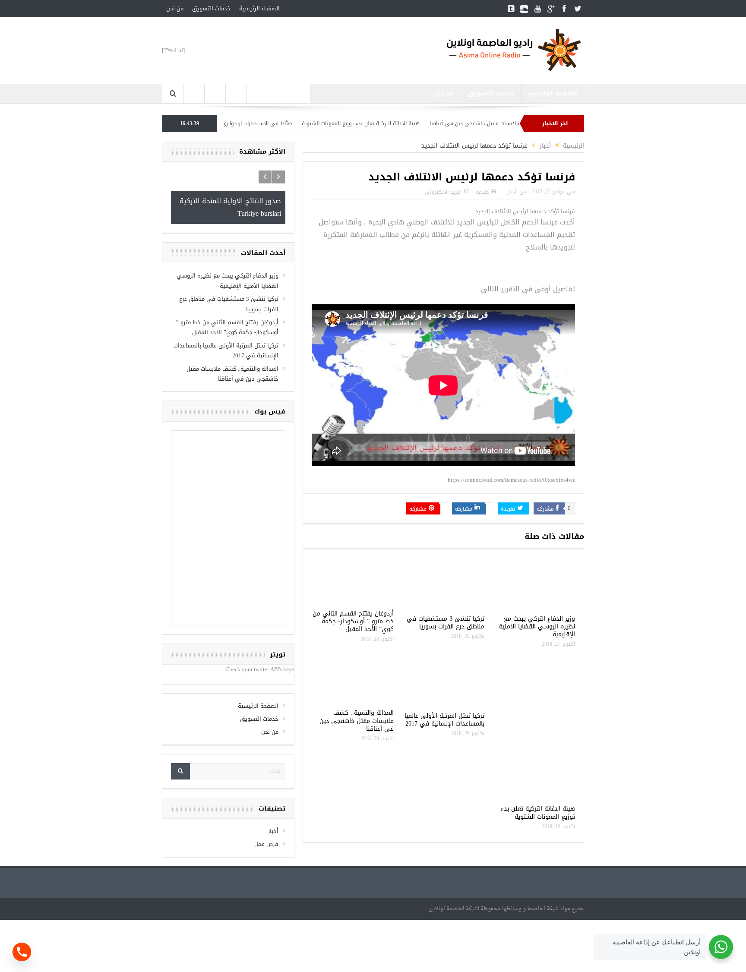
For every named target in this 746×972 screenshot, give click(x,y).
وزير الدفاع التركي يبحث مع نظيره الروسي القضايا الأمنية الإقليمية (537, 626)
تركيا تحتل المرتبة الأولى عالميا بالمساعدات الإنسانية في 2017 (444, 719)
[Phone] (22, 952)
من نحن (174, 8)
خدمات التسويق (211, 8)
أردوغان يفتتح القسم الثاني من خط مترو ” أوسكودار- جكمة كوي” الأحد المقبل (353, 621)
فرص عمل (266, 844)
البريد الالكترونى (443, 192)
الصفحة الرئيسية (259, 8)
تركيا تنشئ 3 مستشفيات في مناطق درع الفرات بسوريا (445, 622)
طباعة (482, 192)
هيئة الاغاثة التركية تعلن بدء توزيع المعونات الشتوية (388, 123)
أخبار (511, 191)
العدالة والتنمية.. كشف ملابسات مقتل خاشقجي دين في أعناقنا (356, 720)
